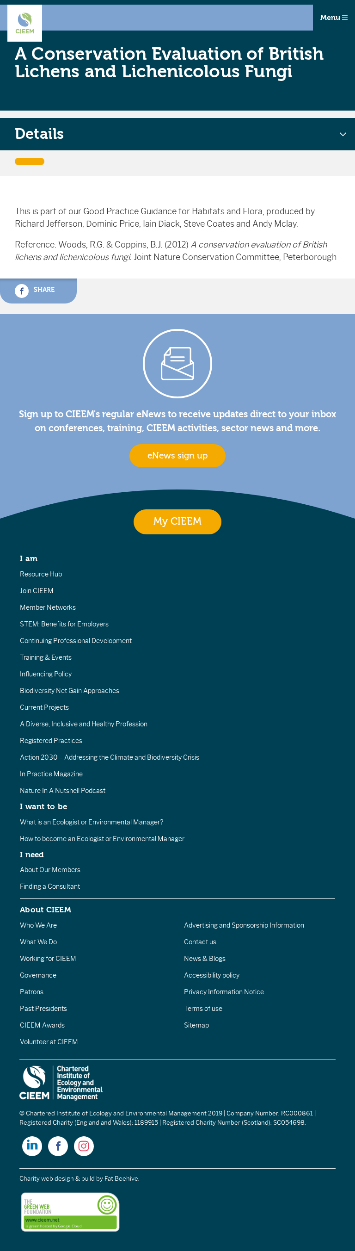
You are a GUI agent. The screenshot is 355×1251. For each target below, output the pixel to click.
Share (43, 290)
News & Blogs (205, 958)
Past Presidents (43, 1008)
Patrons (31, 992)
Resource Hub (41, 574)
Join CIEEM (37, 591)
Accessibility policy (211, 975)
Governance (38, 975)
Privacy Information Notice (224, 992)
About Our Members (50, 870)
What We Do (38, 942)
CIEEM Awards (42, 1025)
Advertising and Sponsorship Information (244, 925)
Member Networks (48, 607)
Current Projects (44, 707)
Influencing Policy (46, 674)
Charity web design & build (57, 1178)
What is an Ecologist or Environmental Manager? (91, 822)
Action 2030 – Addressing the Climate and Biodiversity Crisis (109, 757)
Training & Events (46, 657)
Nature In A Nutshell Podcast (62, 791)
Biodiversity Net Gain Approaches (69, 691)
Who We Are (38, 925)
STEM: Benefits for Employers (64, 624)
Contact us (200, 942)
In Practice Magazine (51, 774)
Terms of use (203, 1008)
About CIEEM (45, 909)
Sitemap (196, 1025)
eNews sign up (177, 456)
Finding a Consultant (50, 886)
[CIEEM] (24, 23)
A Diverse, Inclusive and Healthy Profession (83, 724)
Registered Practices (51, 741)
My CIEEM (177, 521)
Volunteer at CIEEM (49, 1042)
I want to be (43, 806)
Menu (331, 17)
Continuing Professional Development (76, 641)
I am (28, 558)
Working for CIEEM (48, 958)
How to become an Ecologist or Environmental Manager (102, 839)
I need (32, 854)
